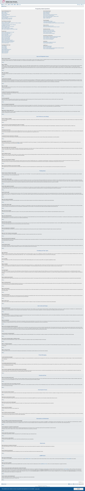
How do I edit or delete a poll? (6, 36)
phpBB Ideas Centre (44, 463)
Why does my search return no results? (48, 30)
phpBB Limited (28, 458)
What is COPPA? (4, 12)
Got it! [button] (78, 488)
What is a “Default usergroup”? (47, 17)
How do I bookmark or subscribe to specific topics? (50, 37)
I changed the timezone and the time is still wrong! (9, 24)
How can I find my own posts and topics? (49, 33)
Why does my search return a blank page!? (49, 31)
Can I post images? (4, 48)
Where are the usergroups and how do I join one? (50, 14)
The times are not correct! (5, 23)
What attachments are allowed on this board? (49, 42)
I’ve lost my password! (5, 17)
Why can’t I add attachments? (6, 38)
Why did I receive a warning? (6, 39)
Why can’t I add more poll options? (6, 35)
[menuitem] (3, 4)
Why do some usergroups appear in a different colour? (51, 16)
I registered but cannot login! (6, 14)
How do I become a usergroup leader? (48, 15)
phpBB (18, 143)
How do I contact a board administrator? (49, 48)
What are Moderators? (46, 12)
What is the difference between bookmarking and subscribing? (52, 36)
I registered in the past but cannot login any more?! (9, 16)
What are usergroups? (46, 13)
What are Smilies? (4, 47)
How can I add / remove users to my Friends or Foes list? (51, 26)
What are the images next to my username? (8, 26)
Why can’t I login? (4, 15)
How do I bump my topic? (5, 42)
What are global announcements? (6, 49)
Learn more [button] (37, 488)
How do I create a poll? (5, 34)
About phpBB (69, 458)
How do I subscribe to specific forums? (48, 38)
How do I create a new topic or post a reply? (8, 32)
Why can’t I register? (5, 13)
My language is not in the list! (6, 25)
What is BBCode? (4, 45)
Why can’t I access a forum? (6, 37)
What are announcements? (5, 50)
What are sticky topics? (5, 51)
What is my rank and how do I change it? (7, 28)
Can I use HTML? (4, 46)
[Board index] (3, 1)
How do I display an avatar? (6, 27)
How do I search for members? (47, 32)
